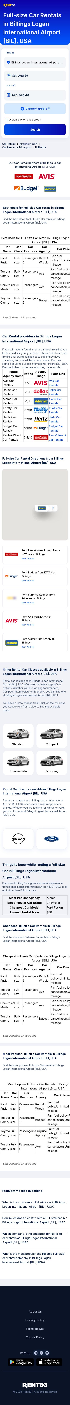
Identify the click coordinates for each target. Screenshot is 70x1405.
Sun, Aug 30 (20, 95)
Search (35, 129)
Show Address (28, 558)
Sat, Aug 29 (20, 75)
